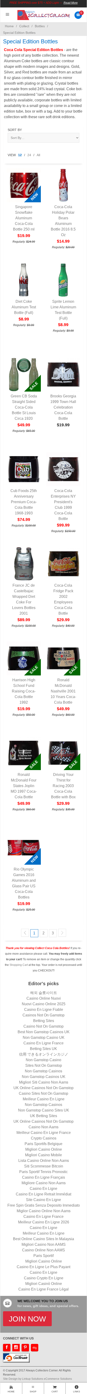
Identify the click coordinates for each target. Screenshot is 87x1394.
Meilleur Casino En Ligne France (43, 1133)
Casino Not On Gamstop (43, 1026)
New (81, 25)
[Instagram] (16, 1347)
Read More (71, 2)
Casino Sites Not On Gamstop (43, 1093)
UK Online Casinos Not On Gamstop (43, 1088)
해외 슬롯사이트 (43, 993)
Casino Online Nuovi (43, 998)
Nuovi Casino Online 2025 (43, 1004)
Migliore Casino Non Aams (44, 1183)
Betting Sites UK (43, 1049)
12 (20, 155)
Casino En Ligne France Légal (43, 1289)
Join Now (27, 1319)
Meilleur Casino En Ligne (43, 1099)
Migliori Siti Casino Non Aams (43, 1082)
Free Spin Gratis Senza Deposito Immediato (43, 1205)
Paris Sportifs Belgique (43, 1144)
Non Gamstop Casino (43, 1060)
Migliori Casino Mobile (43, 1155)
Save (72, 25)
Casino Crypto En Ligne (43, 1278)
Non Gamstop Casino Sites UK (43, 1110)
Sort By (15, 130)
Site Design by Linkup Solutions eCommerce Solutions (37, 1378)
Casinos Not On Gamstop (43, 1015)
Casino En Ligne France (43, 1043)
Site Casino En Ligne (43, 1200)
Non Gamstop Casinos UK (43, 1077)
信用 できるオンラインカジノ (43, 1054)
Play (45, 25)
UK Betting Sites (43, 1116)
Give (63, 25)
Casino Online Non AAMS (43, 1250)
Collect (34, 25)
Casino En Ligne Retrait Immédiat (43, 1194)
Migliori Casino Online (43, 1149)
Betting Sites (43, 1021)
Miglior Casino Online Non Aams (44, 1211)
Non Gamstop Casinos (43, 1071)
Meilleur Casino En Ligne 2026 (43, 1222)
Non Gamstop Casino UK (43, 1037)
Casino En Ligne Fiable (43, 1010)
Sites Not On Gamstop (43, 1065)
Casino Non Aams (43, 1127)
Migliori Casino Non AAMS (44, 1244)
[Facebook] (6, 1347)
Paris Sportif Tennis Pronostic (43, 1172)
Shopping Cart (19, 965)
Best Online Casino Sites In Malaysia (43, 1239)
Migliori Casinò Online (43, 1284)
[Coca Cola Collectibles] (43, 15)
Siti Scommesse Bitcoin (43, 1166)
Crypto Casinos (43, 1138)
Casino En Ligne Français (43, 1177)
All (38, 155)
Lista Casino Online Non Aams (43, 1161)
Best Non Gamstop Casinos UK (44, 1032)
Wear (54, 25)
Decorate (20, 25)
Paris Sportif (43, 1256)
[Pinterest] (25, 1347)
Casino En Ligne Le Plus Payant (43, 1267)
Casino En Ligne (43, 1189)
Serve (7, 25)
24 (29, 155)
